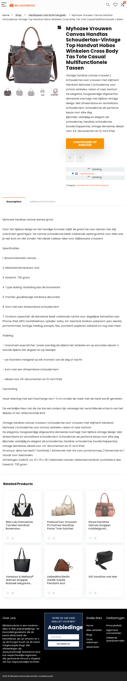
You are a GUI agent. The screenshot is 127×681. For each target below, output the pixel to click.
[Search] (108, 4)
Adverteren (92, 647)
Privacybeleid (113, 625)
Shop (18, 15)
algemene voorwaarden (113, 631)
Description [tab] (13, 201)
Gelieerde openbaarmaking (116, 639)
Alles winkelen (94, 630)
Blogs (89, 634)
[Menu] (4, 4)
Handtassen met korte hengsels (47, 15)
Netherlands (87, 173)
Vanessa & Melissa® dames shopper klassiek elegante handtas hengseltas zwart (20, 583)
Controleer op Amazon (85, 143)
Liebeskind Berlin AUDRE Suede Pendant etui (58, 580)
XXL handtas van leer (102, 577)
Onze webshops (92, 641)
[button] (59, 27)
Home (5, 15)
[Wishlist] (115, 5)
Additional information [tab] (43, 201)
